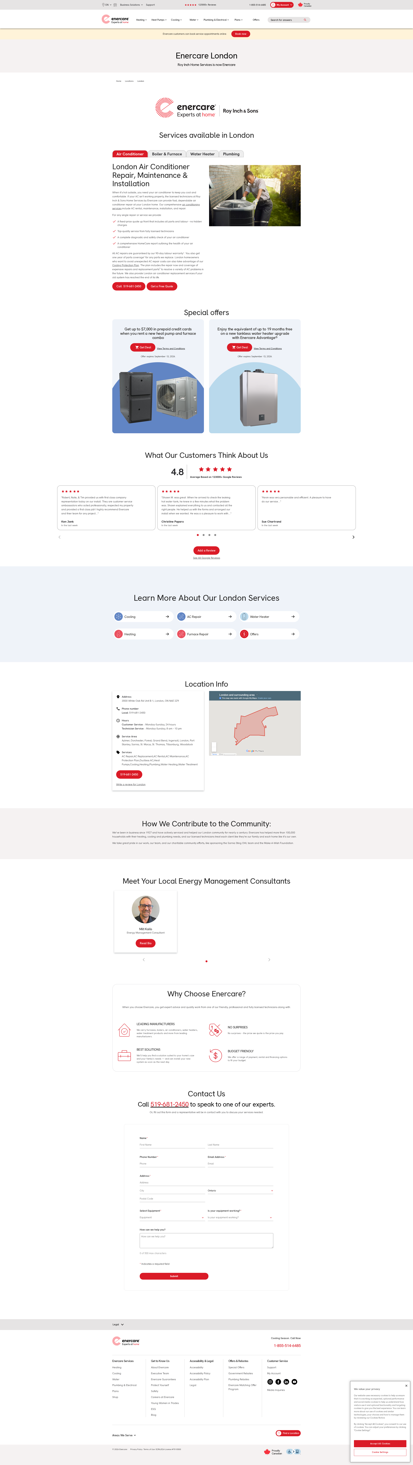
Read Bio (145, 943)
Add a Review (207, 550)
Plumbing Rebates (238, 1379)
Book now (240, 34)
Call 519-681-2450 (128, 286)
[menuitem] (141, 19)
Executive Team (160, 1373)
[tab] (206, 961)
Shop (115, 1397)
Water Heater (202, 153)
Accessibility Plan (199, 1379)
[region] (206, 507)
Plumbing (231, 153)
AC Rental (159, 756)
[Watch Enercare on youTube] (294, 1382)
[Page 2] (204, 535)
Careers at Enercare (162, 1397)
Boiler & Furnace (167, 153)
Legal (193, 1385)
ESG (153, 1409)
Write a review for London (131, 784)
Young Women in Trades (165, 1403)
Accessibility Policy (200, 1373)
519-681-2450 (137, 712)
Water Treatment (188, 764)
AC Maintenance (175, 756)
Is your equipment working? (224, 1210)
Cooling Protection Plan (125, 265)
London (140, 81)
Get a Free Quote (162, 286)
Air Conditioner (130, 153)
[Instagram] (270, 1382)
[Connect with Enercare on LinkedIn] (286, 1382)
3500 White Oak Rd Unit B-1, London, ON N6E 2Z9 (150, 700)
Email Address (216, 1157)
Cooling (134, 764)
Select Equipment (150, 1210)
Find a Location (291, 1433)
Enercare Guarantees (163, 1379)
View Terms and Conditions (171, 348)
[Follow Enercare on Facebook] (278, 1382)
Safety (154, 1391)
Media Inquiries (276, 1390)
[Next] (353, 537)
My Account (274, 1373)
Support (271, 1367)
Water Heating (169, 764)
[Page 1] (198, 535)
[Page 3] (209, 535)
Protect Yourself (160, 1385)
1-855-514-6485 (257, 4)
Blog (153, 1415)
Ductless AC (146, 760)
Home (118, 81)
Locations (129, 81)
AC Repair (127, 756)
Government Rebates (240, 1373)
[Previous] (59, 537)
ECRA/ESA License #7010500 (168, 1449)
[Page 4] (215, 535)
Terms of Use (149, 1449)
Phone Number (148, 1157)
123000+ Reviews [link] (207, 4)
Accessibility (196, 1367)
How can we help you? (152, 1229)
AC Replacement (143, 756)
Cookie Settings (380, 1452)
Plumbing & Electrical (124, 1385)
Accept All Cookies (380, 1443)
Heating (144, 764)
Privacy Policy (136, 1449)
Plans (115, 1391)
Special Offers (236, 1367)
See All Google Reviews (206, 558)
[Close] (406, 1385)
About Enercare (160, 1367)
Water (115, 1379)
